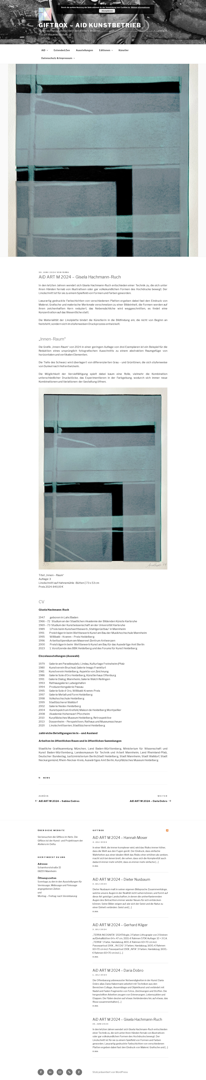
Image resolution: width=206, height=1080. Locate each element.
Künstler (124, 50)
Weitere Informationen (140, 7)
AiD (43, 50)
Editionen (104, 50)
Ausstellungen (84, 50)
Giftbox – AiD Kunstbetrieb (90, 25)
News (46, 778)
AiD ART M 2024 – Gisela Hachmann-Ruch (127, 1019)
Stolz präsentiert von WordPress (110, 1072)
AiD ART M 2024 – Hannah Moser (120, 838)
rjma (65, 272)
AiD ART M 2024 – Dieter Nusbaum (121, 879)
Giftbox (98, 830)
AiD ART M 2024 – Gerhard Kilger (120, 925)
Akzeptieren (107, 10)
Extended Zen (62, 50)
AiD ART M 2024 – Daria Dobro (118, 970)
